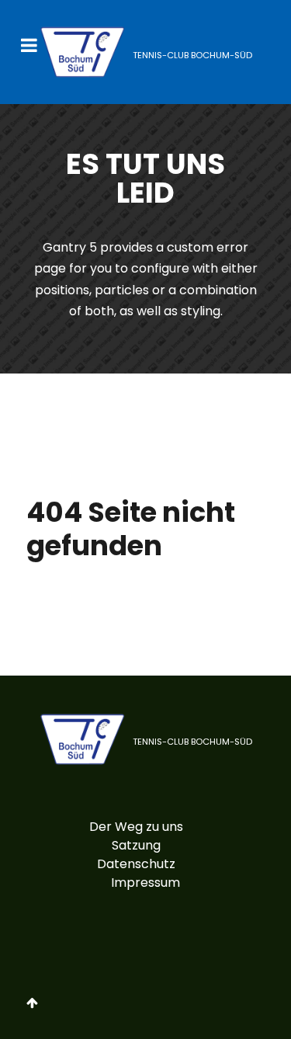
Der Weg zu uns (136, 827)
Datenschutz (136, 864)
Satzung (136, 845)
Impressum (145, 882)
